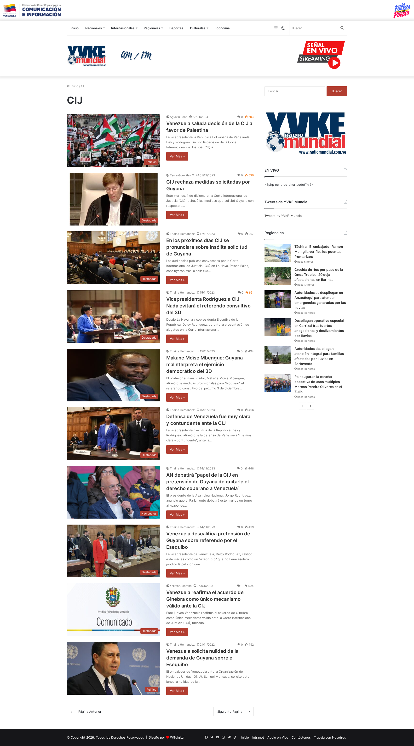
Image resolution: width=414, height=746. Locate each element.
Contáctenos (301, 737)
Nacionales (93, 28)
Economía (222, 28)
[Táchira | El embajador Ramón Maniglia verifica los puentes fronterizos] (277, 253)
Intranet (258, 737)
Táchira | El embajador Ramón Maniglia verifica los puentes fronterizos (318, 251)
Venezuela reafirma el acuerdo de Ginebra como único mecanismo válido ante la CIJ (205, 599)
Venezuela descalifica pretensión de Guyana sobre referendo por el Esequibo (208, 540)
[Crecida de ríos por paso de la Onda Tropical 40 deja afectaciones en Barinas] (277, 276)
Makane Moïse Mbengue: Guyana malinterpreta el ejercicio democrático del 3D (204, 364)
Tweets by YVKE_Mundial (283, 216)
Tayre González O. (182, 175)
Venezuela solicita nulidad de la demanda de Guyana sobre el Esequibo (202, 657)
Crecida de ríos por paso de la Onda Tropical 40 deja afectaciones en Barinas (318, 274)
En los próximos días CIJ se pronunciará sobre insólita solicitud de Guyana (206, 247)
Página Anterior (89, 711)
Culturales (197, 28)
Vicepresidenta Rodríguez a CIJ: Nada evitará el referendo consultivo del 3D (208, 305)
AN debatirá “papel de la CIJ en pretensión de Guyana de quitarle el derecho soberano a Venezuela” (207, 481)
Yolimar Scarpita (181, 586)
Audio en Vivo (277, 737)
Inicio (74, 28)
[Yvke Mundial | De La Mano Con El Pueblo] (111, 56)
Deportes (176, 28)
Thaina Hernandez (182, 234)
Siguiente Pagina (229, 711)
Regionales (152, 28)
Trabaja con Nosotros (330, 737)
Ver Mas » (177, 156)
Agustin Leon (178, 117)
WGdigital (177, 737)
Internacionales (122, 28)
